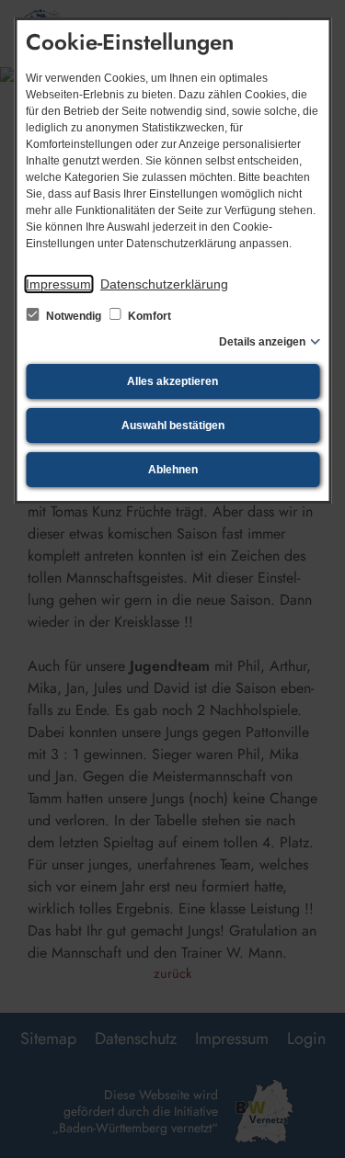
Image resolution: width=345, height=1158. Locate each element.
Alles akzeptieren (172, 381)
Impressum (58, 284)
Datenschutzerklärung (164, 284)
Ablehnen (173, 469)
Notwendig (73, 316)
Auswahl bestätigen (172, 425)
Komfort (148, 316)
